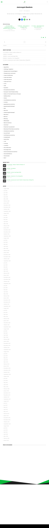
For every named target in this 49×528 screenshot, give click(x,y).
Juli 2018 (5, 378)
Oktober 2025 (6, 209)
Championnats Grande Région (10, 71)
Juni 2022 (6, 287)
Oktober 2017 (6, 397)
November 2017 (7, 394)
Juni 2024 (6, 242)
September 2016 (7, 423)
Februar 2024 (6, 250)
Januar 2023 (6, 275)
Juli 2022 (5, 285)
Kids (5, 108)
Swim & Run (6, 139)
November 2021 (7, 302)
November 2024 (7, 231)
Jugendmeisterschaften (9, 104)
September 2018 (7, 374)
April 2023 (6, 269)
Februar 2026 (6, 200)
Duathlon (6, 87)
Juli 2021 (5, 310)
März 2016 (6, 436)
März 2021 (6, 316)
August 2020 (6, 328)
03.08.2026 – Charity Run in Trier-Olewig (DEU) (11, 58)
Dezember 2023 (7, 254)
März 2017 (6, 411)
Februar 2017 (6, 413)
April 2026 (6, 196)
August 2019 (6, 351)
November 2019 (7, 345)
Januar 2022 (6, 297)
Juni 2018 (6, 380)
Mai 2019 (5, 357)
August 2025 (6, 213)
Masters (6, 116)
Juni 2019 (6, 355)
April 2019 (6, 359)
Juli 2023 (5, 262)
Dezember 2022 (7, 277)
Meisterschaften (8, 122)
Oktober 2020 (6, 324)
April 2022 (6, 291)
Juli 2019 (5, 353)
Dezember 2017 (7, 392)
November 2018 (7, 370)
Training (6, 143)
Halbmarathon (7, 95)
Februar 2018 (6, 388)
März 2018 (6, 386)
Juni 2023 (6, 264)
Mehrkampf (6, 120)
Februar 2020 (6, 339)
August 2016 (6, 425)
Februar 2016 (6, 438)
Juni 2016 (6, 430)
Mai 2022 (5, 289)
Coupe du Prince (7, 81)
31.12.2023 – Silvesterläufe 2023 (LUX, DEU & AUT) (38, 26)
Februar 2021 (6, 318)
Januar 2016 (6, 440)
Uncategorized (27, 10)
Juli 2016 (5, 428)
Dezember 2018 (7, 368)
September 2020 (7, 326)
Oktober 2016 (6, 421)
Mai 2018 (5, 382)
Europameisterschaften (9, 89)
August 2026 (6, 188)
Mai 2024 (5, 244)
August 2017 (6, 401)
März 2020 (6, 337)
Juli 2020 (5, 331)
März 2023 (6, 271)
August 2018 (6, 376)
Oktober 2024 (6, 234)
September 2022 (7, 283)
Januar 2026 (6, 203)
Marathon (6, 114)
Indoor (5, 98)
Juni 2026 (6, 192)
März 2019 (6, 361)
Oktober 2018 (6, 372)
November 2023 (7, 256)
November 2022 (7, 279)
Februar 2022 (6, 295)
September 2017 (7, 399)
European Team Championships (11, 91)
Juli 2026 (5, 190)
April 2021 (6, 314)
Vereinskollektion (8, 153)
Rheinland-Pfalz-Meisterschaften (11, 128)
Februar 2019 (6, 364)
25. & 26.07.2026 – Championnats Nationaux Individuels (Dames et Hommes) (9, 27)
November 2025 (7, 207)
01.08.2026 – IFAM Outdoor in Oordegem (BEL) (23, 26)
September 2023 (7, 260)
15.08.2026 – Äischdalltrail (7, 54)
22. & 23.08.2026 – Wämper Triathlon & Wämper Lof (12, 52)
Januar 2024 (6, 252)
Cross (5, 83)
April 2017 (6, 409)
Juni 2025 (6, 217)
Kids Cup (6, 110)
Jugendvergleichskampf (9, 106)
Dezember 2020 (7, 322)
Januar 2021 (6, 320)
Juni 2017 (6, 405)
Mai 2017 (5, 407)
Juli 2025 (5, 215)
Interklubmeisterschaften (10, 100)
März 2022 (6, 293)
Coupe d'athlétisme (8, 75)
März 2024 (6, 248)
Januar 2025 (6, 227)
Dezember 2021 (7, 300)
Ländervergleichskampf (9, 112)
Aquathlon (6, 67)
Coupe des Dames (8, 77)
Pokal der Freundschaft (9, 126)
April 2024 (6, 246)
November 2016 (7, 419)
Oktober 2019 (6, 347)
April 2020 (6, 335)
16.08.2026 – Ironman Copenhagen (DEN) (10, 56)
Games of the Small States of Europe (12, 93)
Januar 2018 (6, 390)
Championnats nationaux (9, 73)
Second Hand (7, 133)
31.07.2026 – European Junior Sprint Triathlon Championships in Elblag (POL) (16, 60)
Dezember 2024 (7, 229)
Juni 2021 (6, 312)
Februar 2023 (6, 273)
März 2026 (6, 198)
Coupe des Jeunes (8, 79)
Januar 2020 (6, 341)
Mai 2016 (5, 432)
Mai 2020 (5, 333)
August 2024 (6, 238)
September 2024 (7, 236)
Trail (5, 141)
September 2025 (7, 211)
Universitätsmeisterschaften (10, 151)
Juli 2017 (5, 403)
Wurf (5, 157)
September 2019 (7, 349)
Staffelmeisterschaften (9, 135)
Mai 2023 (5, 267)
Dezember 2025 (7, 205)
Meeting (6, 118)
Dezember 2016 (7, 417)
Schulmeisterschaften (9, 131)
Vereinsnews (7, 155)
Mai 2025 (5, 219)
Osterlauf (6, 124)
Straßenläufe (7, 137)
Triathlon (6, 145)
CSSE (5, 85)
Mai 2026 (5, 194)
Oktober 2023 (6, 258)
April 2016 (6, 434)
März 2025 (6, 223)
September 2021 (7, 306)
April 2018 (6, 384)
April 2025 (6, 221)
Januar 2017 (6, 415)
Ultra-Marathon (7, 147)
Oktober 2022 (6, 281)
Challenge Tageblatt (8, 69)
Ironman (6, 102)
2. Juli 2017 (20, 10)
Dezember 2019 (7, 343)
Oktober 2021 (6, 304)
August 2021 (6, 308)
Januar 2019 (6, 366)
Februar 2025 (6, 225)
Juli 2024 (5, 240)
